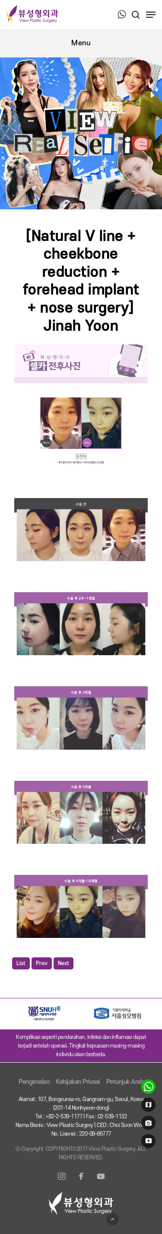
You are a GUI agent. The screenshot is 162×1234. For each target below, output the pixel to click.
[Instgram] (61, 1181)
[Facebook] (81, 1181)
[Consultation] (147, 1088)
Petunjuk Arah (125, 1082)
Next (63, 963)
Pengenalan (34, 1082)
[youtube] (147, 1143)
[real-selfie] (147, 1125)
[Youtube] (100, 1181)
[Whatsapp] (121, 15)
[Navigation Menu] (151, 14)
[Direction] (147, 1107)
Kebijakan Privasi (78, 1082)
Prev (42, 963)
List (20, 963)
